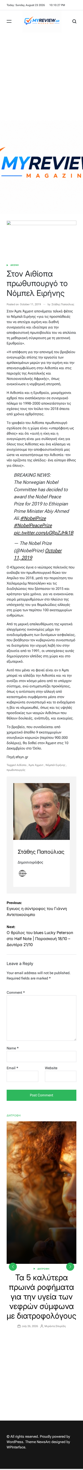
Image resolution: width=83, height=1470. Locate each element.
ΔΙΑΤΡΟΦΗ (43, 1269)
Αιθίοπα (21, 765)
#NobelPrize (33, 518)
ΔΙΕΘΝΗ (14, 265)
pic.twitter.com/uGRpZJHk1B (43, 532)
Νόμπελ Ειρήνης (55, 765)
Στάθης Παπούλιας (63, 304)
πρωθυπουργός (16, 770)
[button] (70, 1267)
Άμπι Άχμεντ (36, 765)
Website (51, 1068)
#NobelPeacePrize (33, 525)
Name (13, 1048)
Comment (16, 992)
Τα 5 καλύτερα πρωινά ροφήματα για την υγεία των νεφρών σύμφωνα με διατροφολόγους (41, 1297)
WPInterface (16, 1447)
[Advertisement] (41, 76)
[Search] (74, 21)
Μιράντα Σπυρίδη (55, 1326)
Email (12, 1068)
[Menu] (9, 21)
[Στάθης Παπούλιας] (41, 811)
